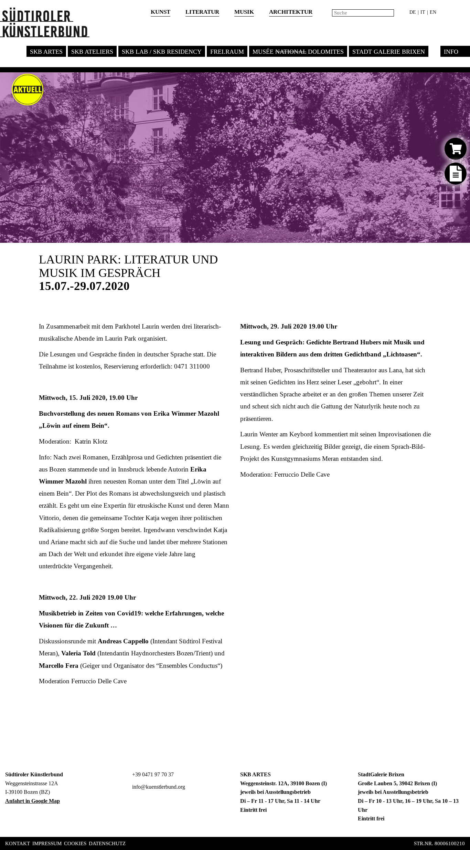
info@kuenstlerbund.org (158, 787)
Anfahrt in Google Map (32, 801)
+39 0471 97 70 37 (152, 774)
